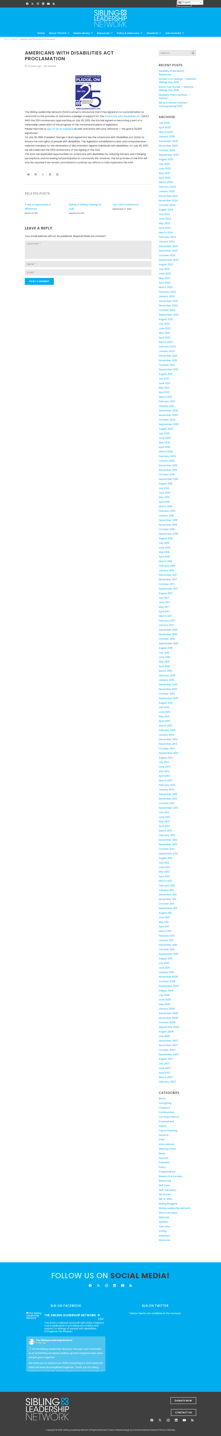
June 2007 (165, 1068)
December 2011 (168, 894)
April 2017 (164, 611)
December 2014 (168, 739)
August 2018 (166, 538)
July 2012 (164, 862)
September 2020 (169, 424)
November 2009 (168, 976)
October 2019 (167, 474)
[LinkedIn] (43, 3)
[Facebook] (27, 3)
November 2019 (168, 470)
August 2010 (166, 958)
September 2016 (168, 643)
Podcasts (164, 1162)
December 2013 (168, 794)
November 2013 (168, 798)
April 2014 (164, 776)
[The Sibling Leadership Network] (33, 1315)
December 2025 (168, 141)
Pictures (163, 1158)
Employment (166, 1121)
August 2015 (166, 703)
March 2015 (165, 725)
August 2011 (165, 913)
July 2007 (164, 1063)
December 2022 (168, 301)
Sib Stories (165, 1194)
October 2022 (167, 310)
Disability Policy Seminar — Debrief (174, 96)
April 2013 (164, 826)
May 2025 (164, 173)
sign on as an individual (60, 129)
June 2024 (165, 218)
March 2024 (166, 232)
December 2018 (168, 520)
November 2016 (168, 634)
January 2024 (167, 241)
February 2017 (167, 620)
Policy (162, 1167)
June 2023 (165, 273)
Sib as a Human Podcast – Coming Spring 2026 (174, 104)
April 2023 (164, 282)
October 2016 (167, 639)
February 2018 (167, 566)
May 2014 (164, 771)
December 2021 (168, 355)
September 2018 (168, 534)
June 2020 (165, 438)
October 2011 (166, 903)
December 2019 (168, 465)
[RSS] (53, 3)
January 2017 (166, 625)
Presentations (167, 1171)
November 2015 (168, 689)
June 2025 (165, 168)
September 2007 (169, 1054)
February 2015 (167, 730)
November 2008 (168, 1018)
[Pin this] (57, 174)
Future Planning (168, 1130)
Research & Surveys (170, 1176)
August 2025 (166, 159)
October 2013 (167, 803)
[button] (68, 33)
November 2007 (168, 1045)
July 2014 (164, 762)
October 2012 (167, 849)
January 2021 (166, 406)
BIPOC (162, 1098)
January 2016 (166, 680)
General (52, 66)
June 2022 (165, 328)
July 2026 (164, 123)
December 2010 (168, 945)
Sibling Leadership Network (174, 1208)
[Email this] (28, 174)
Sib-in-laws (165, 1199)
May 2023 (164, 278)
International (166, 1144)
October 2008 (167, 1022)
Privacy (162, 1430)
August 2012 (165, 858)
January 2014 (166, 789)
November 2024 (168, 200)
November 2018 (168, 524)
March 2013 (165, 830)
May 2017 (164, 607)
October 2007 (167, 1050)
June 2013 (164, 817)
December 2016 (168, 630)
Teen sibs (164, 1226)
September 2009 (169, 986)
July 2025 (164, 164)
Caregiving (165, 1103)
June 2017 (164, 602)
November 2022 (168, 305)
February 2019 (167, 511)
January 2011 (166, 940)
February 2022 (167, 346)
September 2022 (169, 314)
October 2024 (167, 205)
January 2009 (167, 1008)
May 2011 (164, 922)
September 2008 (169, 1027)
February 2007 (167, 1081)
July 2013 (164, 812)
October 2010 (167, 949)
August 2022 (166, 319)
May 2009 (164, 1004)
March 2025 (166, 182)
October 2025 (167, 150)
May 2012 (164, 871)
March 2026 (166, 132)
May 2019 (164, 497)
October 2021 (167, 365)
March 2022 (166, 342)
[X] (32, 3)
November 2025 (168, 145)
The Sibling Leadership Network (54, 1340)
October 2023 (167, 255)
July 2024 (164, 214)
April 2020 (164, 447)
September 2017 (168, 588)
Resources (165, 1181)
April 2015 (164, 721)
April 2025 (164, 177)
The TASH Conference (125, 204)
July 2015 (164, 707)
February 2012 (167, 885)
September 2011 (168, 908)
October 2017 (167, 584)
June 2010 (164, 967)
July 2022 (164, 323)
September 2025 (169, 155)
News (162, 1153)
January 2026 (167, 136)
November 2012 (168, 844)
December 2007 (168, 1040)
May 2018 (164, 552)
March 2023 (166, 287)
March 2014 (165, 780)
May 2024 (164, 223)
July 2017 (164, 598)
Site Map (171, 1430)
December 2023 (168, 246)
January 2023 (167, 296)
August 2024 (166, 209)
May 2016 (164, 661)
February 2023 (167, 292)
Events (163, 1126)
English (186, 2)
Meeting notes (167, 1149)
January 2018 (166, 570)
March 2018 (165, 561)
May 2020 (164, 442)
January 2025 (167, 191)
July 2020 (164, 433)
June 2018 (164, 547)
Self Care (164, 1185)
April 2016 (164, 666)
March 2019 (165, 506)
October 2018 (167, 529)
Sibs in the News (168, 1213)
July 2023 (164, 269)
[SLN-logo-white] (111, 18)
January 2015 (166, 735)
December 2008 (168, 1013)
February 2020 (167, 456)
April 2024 (165, 228)
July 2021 (164, 378)
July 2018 (164, 543)
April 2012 (164, 876)
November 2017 (168, 579)
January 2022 (167, 351)
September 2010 (168, 954)
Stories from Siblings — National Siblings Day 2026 (177, 80)
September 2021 (168, 369)
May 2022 (164, 333)
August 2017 (166, 593)
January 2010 (166, 972)
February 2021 (167, 401)
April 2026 (164, 127)
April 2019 (164, 502)
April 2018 (164, 556)
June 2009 (165, 999)
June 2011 (164, 917)
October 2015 (167, 693)
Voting (162, 1231)
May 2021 (164, 387)
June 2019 (164, 492)
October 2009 (167, 981)
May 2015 (164, 716)
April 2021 (164, 392)
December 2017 (168, 575)
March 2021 (165, 397)
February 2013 (167, 835)
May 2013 (164, 821)
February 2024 (167, 237)
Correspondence (169, 1117)
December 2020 (168, 410)
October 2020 (167, 419)
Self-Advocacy (167, 1190)
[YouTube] (48, 3)
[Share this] (35, 174)
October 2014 (167, 748)
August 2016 (166, 648)
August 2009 (166, 990)
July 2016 (164, 652)
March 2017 (165, 616)
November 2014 (168, 744)
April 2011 (164, 926)
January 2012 (166, 890)
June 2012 (164, 867)
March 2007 (166, 1077)
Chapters (164, 1107)
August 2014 (166, 757)
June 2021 (164, 383)
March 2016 (165, 671)
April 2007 (165, 1072)
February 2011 (167, 935)
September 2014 (168, 753)
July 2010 (164, 963)
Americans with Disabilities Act (123, 116)
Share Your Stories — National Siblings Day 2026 (176, 88)
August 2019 (165, 483)
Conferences (166, 1112)
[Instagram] (37, 3)
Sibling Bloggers (168, 1203)
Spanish (163, 1222)
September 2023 (169, 260)
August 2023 (166, 264)
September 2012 (168, 853)
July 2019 (164, 488)
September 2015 (168, 698)
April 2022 (164, 337)
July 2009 (164, 995)
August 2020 (166, 428)
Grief (162, 1139)
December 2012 (168, 840)
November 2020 (168, 415)
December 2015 (168, 684)
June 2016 (164, 657)
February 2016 (167, 675)
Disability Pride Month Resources (171, 72)
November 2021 (168, 360)
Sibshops (164, 1217)
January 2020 (167, 460)
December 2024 (168, 196)
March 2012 (165, 881)
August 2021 (165, 374)
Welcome (164, 1240)
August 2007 (166, 1059)
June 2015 (164, 712)
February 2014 (167, 785)
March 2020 (166, 451)
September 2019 (168, 479)
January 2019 (166, 515)
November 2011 (167, 899)
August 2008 (166, 1031)
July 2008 (164, 1036)
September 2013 (168, 808)
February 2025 (167, 187)
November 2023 (168, 250)
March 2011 (165, 931)
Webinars (164, 1235)
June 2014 (164, 766)
